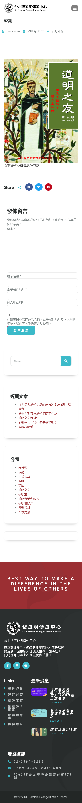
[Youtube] (26, 665)
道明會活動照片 (28, 499)
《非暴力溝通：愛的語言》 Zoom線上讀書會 (62, 693)
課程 (21, 481)
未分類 (22, 467)
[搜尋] (66, 361)
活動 (21, 472)
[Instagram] (16, 665)
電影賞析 (24, 507)
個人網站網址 (16, 302)
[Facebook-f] (7, 665)
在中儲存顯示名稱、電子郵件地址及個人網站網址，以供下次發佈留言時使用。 (41, 321)
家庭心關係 (25, 426)
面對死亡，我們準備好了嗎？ (37, 422)
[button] (74, 8)
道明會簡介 (25, 503)
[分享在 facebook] (29, 187)
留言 (11, 229)
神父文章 (24, 476)
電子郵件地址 (17, 289)
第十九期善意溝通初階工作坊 (37, 413)
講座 (21, 485)
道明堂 (22, 494)
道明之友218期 (27, 418)
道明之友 (24, 490)
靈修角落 (24, 512)
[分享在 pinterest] (48, 187)
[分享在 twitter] (38, 187)
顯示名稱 (14, 276)
